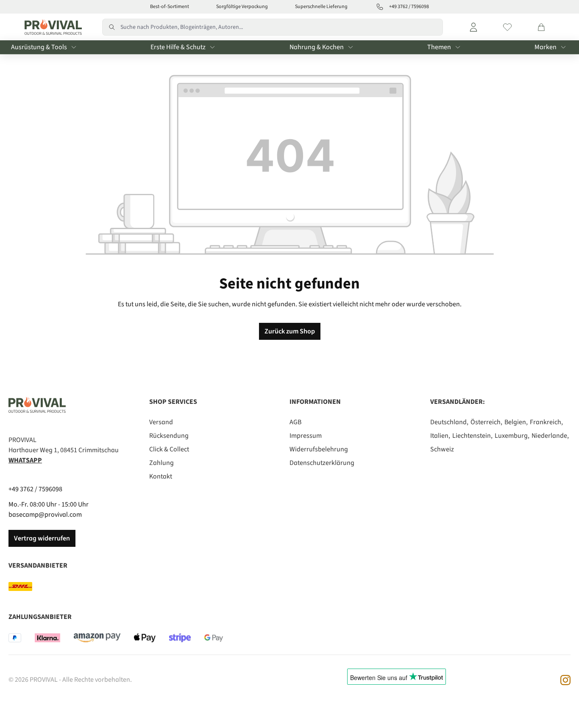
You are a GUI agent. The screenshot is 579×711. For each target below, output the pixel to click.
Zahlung (161, 462)
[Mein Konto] (473, 27)
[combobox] (281, 27)
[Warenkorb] (541, 27)
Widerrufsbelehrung (319, 449)
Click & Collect (169, 449)
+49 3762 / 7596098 (35, 489)
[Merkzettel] (507, 27)
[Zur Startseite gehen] (51, 27)
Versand (161, 422)
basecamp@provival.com (45, 514)
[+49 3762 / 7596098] (380, 7)
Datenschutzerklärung (322, 462)
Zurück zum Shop (289, 331)
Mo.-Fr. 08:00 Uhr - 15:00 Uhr (48, 504)
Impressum (306, 435)
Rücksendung (169, 435)
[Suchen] (111, 27)
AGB (295, 422)
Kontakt (160, 476)
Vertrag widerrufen (42, 538)
